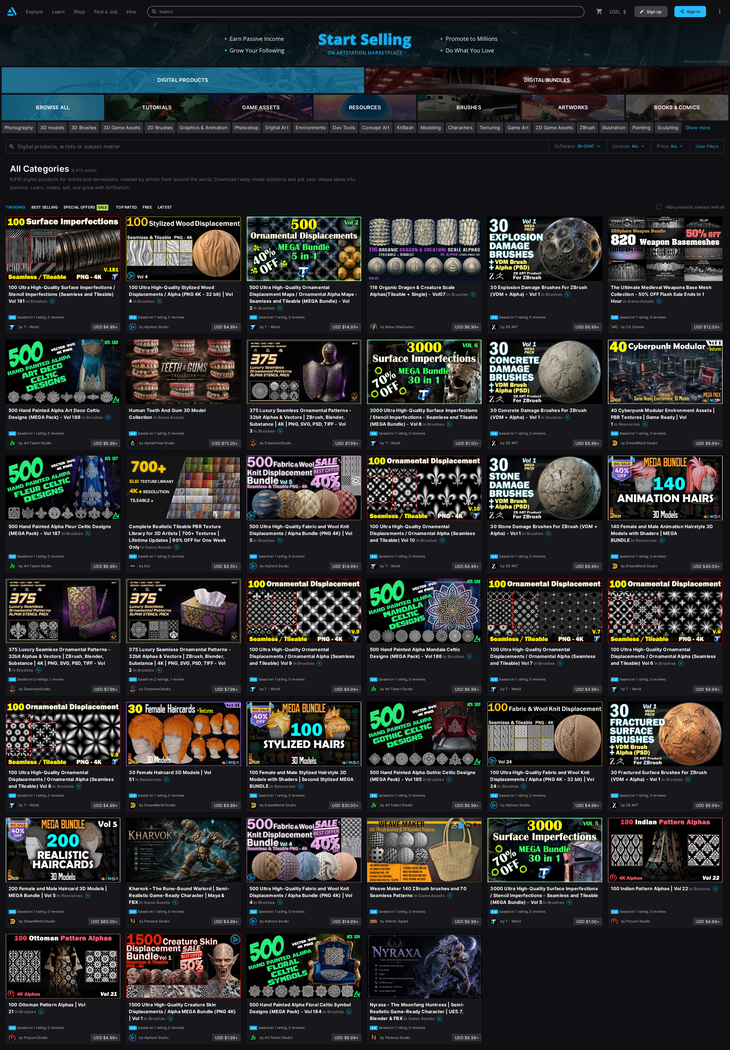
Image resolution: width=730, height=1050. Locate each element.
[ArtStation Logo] (12, 11)
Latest (165, 207)
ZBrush (587, 127)
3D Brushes (83, 127)
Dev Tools (344, 127)
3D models (52, 127)
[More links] (719, 11)
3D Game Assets (122, 127)
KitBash (405, 127)
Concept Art (376, 127)
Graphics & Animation (203, 127)
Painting (641, 127)
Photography (19, 127)
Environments (311, 127)
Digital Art (276, 127)
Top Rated (126, 207)
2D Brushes (160, 127)
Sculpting (668, 127)
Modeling (431, 127)
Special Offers (85, 207)
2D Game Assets (554, 127)
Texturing (490, 127)
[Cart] (599, 11)
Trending (16, 207)
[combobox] (366, 11)
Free (147, 207)
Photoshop (247, 127)
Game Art (518, 127)
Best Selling (44, 207)
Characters (460, 127)
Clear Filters (706, 146)
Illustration (614, 127)
